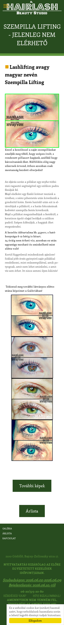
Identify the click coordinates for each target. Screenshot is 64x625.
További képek (32, 485)
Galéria (7, 528)
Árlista (32, 510)
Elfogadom (35, 620)
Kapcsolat (9, 538)
